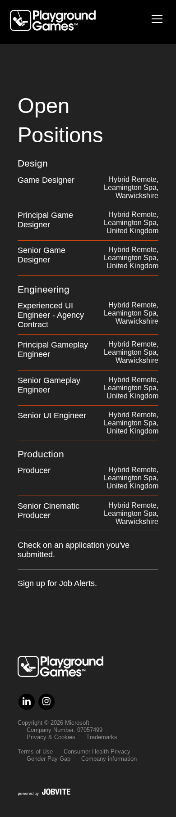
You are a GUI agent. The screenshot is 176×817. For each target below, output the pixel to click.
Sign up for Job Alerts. (57, 583)
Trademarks (101, 737)
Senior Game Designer (41, 255)
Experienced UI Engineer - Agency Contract (51, 315)
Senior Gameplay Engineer (49, 385)
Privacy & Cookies (51, 737)
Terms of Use (35, 751)
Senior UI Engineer (52, 415)
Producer (34, 470)
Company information (109, 758)
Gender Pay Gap (48, 758)
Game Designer (46, 180)
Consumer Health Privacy (97, 751)
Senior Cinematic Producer (48, 510)
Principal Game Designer (45, 220)
